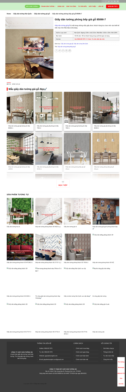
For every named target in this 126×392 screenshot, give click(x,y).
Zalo (121, 378)
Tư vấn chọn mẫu (108, 356)
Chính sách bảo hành (82, 356)
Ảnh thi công (71, 6)
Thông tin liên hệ (108, 352)
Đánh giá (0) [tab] (16, 84)
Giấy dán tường (32, 6)
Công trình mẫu (108, 359)
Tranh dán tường (47, 6)
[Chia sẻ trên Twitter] (59, 50)
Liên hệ (100, 6)
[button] (8, 76)
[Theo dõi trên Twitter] (109, 1)
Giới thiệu (92, 6)
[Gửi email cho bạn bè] (63, 50)
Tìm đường (121, 362)
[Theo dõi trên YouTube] (117, 1)
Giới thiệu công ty (108, 348)
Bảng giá (61, 6)
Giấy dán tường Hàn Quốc (22, 14)
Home (9, 14)
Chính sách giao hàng (82, 352)
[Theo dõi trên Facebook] (103, 1)
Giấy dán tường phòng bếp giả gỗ (67, 46)
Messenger (121, 367)
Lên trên (121, 383)
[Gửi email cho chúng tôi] (112, 1)
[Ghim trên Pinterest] (66, 50)
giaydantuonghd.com (51, 356)
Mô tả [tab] (9, 84)
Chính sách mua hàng (82, 348)
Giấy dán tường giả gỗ (42, 14)
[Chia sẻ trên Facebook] (56, 50)
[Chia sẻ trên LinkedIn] (69, 50)
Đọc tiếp (63, 185)
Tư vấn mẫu (82, 6)
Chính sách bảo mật (82, 359)
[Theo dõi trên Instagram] (106, 1)
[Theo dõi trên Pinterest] (115, 1)
